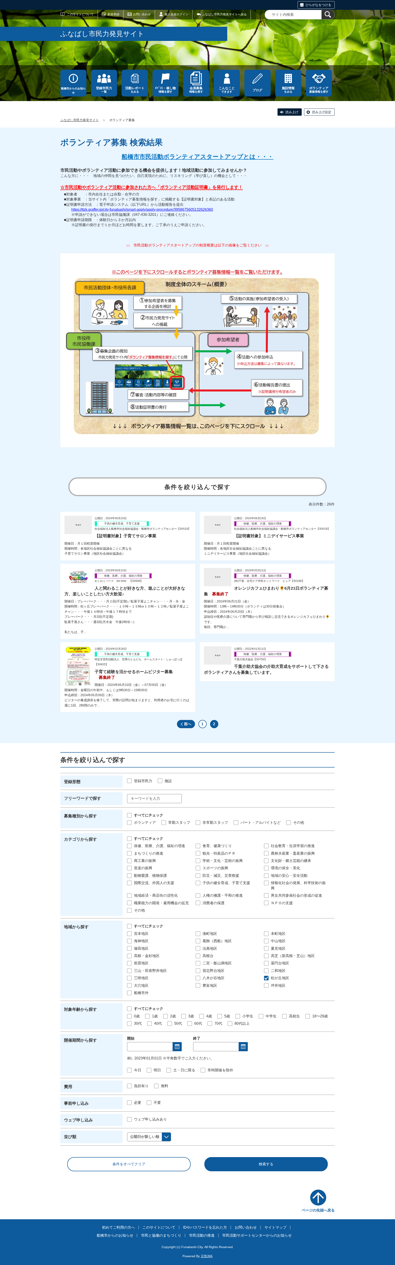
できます (227, 89)
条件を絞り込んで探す (197, 487)
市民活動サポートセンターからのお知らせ (257, 1235)
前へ (187, 724)
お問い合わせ (142, 14)
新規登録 (113, 14)
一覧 (104, 89)
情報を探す (165, 89)
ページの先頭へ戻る (318, 1210)
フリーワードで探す (82, 798)
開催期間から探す (80, 1040)
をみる (134, 89)
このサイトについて (80, 14)
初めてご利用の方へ (118, 1227)
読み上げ (292, 112)
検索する (266, 1164)
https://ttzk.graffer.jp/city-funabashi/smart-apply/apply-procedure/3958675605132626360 (142, 209)
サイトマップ (275, 1227)
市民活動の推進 (202, 1235)
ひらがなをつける (318, 5)
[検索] (328, 14)
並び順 (70, 1136)
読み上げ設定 (321, 112)
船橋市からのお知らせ (73, 90)
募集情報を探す (318, 89)
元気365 (207, 1256)
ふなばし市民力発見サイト (79, 120)
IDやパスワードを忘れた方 (205, 1227)
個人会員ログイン (176, 14)
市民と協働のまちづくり (161, 1235)
